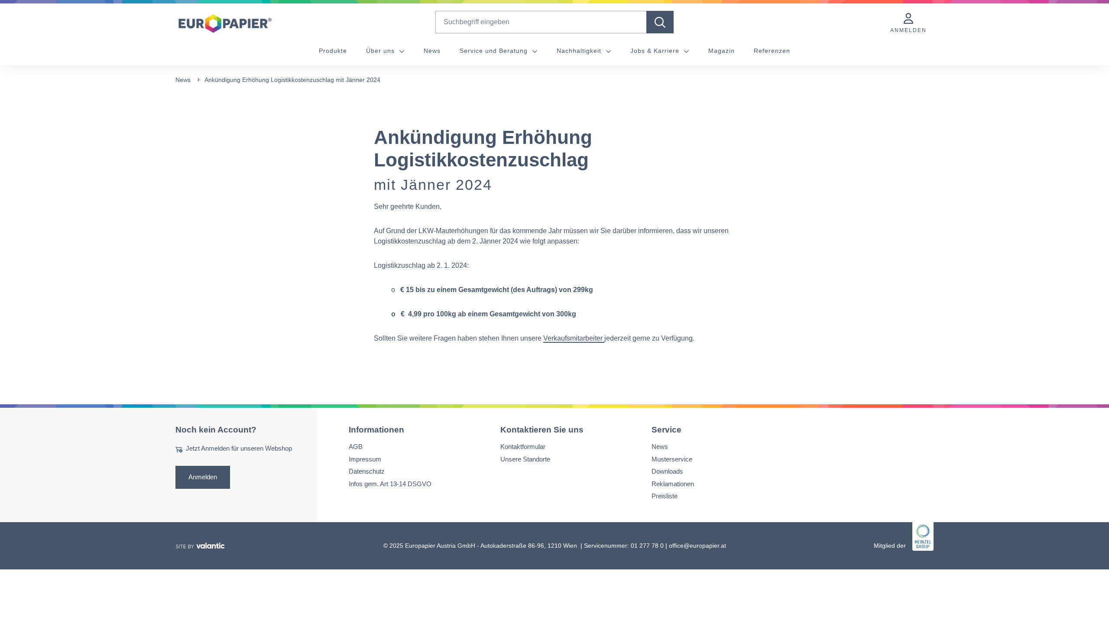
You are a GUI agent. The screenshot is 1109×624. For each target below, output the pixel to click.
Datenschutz (367, 471)
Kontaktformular (522, 446)
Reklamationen (673, 484)
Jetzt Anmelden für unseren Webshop (239, 448)
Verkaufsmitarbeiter (573, 338)
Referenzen (772, 50)
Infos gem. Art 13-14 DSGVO (390, 484)
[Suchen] (660, 22)
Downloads (667, 471)
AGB (356, 446)
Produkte (333, 50)
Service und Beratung (495, 50)
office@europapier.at (697, 545)
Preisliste (665, 496)
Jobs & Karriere (655, 50)
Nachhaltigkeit (580, 50)
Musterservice (672, 459)
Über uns (381, 50)
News (432, 50)
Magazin (721, 50)
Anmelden (202, 477)
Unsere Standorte (525, 459)
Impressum (365, 459)
